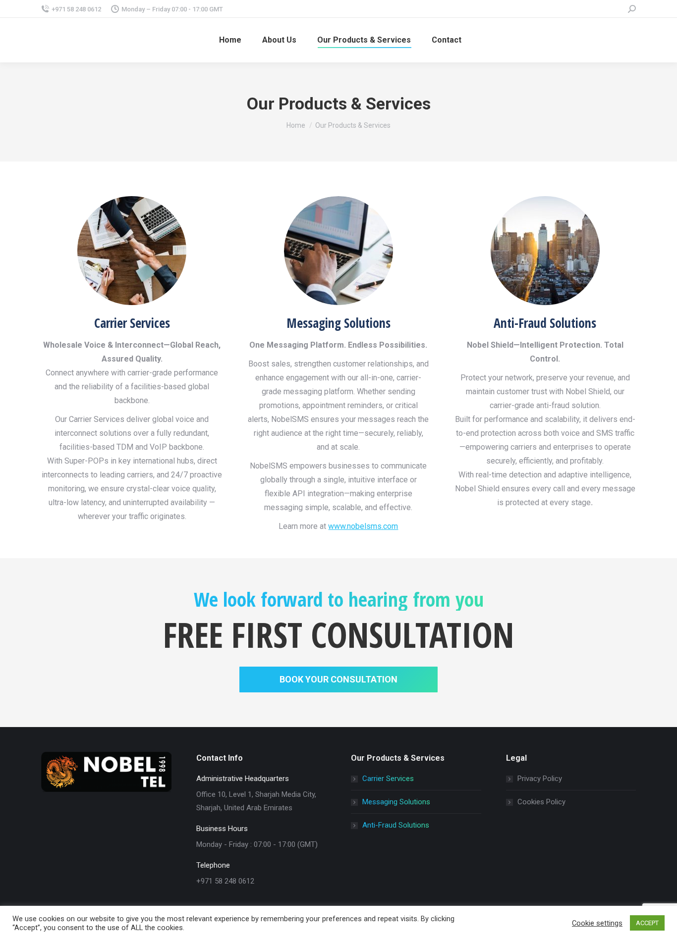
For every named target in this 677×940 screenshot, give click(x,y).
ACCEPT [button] (647, 923)
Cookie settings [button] (597, 923)
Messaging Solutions (396, 801)
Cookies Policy (541, 801)
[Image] (338, 250)
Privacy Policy (539, 778)
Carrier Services (388, 778)
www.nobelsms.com (363, 526)
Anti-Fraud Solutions (395, 825)
